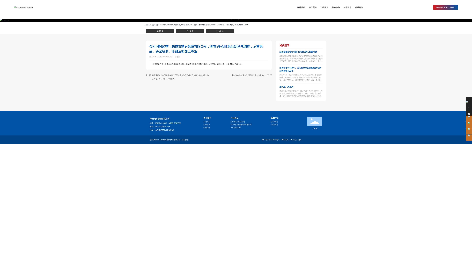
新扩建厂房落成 (286, 87)
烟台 (299, 140)
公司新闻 (155, 25)
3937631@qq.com (162, 126)
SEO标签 (185, 140)
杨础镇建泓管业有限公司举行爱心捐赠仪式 (248, 75)
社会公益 (220, 31)
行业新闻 (189, 31)
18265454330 (162, 123)
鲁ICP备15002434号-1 (271, 140)
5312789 (177, 123)
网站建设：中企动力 (289, 140)
